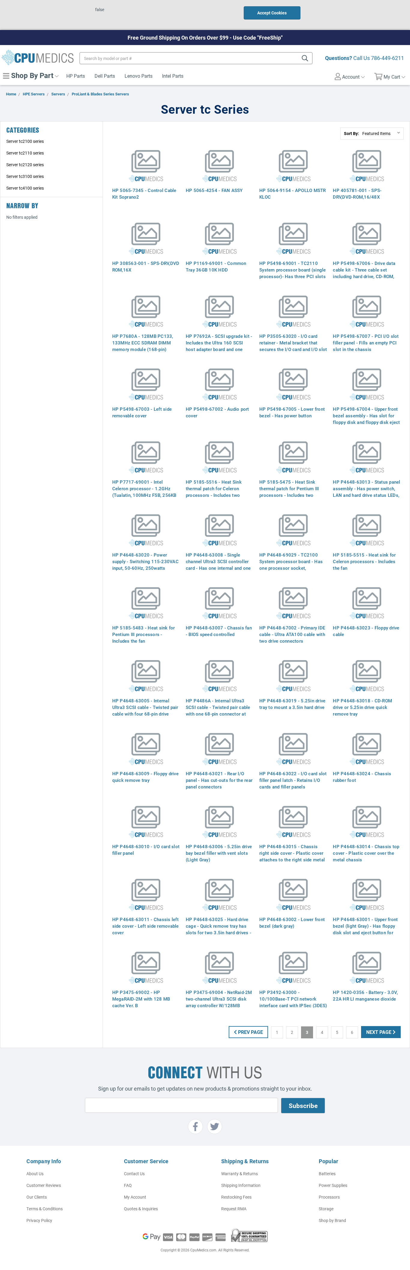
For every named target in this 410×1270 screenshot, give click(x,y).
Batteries (327, 1173)
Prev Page (250, 1032)
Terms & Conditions (44, 1208)
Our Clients (36, 1197)
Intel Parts (172, 76)
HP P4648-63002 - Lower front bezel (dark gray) (292, 922)
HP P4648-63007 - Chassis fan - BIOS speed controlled (219, 631)
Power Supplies (333, 1185)
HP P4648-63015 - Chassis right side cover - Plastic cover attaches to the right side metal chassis (292, 856)
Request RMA (233, 1208)
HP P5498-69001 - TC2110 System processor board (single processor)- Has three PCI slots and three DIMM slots (292, 273)
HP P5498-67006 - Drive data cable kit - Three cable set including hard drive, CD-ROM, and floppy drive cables (364, 273)
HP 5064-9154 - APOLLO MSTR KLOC (292, 193)
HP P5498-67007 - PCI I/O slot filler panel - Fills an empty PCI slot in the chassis (366, 342)
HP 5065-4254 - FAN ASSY (214, 190)
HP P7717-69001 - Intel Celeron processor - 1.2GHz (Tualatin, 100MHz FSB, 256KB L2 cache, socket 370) (144, 492)
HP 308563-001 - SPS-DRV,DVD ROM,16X (145, 266)
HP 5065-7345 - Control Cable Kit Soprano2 (144, 193)
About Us (35, 1173)
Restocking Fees (236, 1197)
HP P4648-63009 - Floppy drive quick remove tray (145, 776)
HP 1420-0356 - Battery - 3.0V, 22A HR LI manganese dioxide (365, 995)
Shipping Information (241, 1185)
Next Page (379, 1032)
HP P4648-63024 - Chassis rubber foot (362, 776)
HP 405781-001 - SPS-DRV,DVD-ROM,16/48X (357, 193)
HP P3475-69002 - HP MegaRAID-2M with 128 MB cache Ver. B (141, 998)
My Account (135, 1197)
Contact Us (134, 1173)
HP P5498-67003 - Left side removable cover (142, 412)
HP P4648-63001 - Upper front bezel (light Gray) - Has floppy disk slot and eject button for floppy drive (365, 929)
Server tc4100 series (25, 188)
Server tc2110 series (25, 153)
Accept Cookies (272, 13)
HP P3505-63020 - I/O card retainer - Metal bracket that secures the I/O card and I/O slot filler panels (293, 346)
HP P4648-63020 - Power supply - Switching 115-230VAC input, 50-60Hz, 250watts (145, 561)
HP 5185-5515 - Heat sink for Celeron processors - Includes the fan (364, 561)
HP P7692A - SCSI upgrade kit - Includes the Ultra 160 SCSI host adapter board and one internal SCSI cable (219, 346)
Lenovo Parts (138, 76)
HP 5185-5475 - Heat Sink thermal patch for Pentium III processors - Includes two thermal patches (289, 492)
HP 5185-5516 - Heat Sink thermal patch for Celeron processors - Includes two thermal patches (214, 492)
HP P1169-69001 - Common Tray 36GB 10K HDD (216, 266)
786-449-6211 (387, 58)
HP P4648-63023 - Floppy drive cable (366, 631)
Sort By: (351, 133)
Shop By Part (31, 75)
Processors (329, 1197)
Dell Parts (105, 76)
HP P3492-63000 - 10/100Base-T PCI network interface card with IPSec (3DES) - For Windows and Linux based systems (293, 1005)
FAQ (128, 1185)
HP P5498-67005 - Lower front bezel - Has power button (292, 412)
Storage (326, 1208)
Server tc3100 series (25, 176)
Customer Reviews (43, 1185)
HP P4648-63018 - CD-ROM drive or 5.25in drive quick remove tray (362, 707)
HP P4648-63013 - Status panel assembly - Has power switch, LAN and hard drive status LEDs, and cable (366, 492)
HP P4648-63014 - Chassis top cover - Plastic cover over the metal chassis (366, 853)
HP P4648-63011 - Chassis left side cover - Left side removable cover (145, 925)
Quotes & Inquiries (141, 1208)
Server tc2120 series (25, 164)
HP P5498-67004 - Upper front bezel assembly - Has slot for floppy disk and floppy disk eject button (366, 419)
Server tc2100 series (25, 141)
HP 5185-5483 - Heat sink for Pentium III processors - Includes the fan (143, 634)
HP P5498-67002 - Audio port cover (217, 412)
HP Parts (75, 76)
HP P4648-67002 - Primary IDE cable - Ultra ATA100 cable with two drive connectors (292, 634)
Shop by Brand (332, 1220)
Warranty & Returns (239, 1173)
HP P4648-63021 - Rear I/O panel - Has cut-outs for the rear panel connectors (219, 780)
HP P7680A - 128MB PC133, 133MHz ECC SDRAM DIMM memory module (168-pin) (142, 342)
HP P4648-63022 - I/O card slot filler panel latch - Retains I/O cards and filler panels (293, 780)
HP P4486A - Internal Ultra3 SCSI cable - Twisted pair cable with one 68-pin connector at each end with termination (218, 710)
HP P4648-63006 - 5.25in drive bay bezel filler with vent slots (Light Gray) (219, 853)
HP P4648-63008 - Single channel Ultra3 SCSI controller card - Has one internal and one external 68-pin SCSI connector (218, 565)
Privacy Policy (39, 1220)
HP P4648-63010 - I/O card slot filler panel (146, 849)
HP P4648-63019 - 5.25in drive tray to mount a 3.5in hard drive (292, 704)
